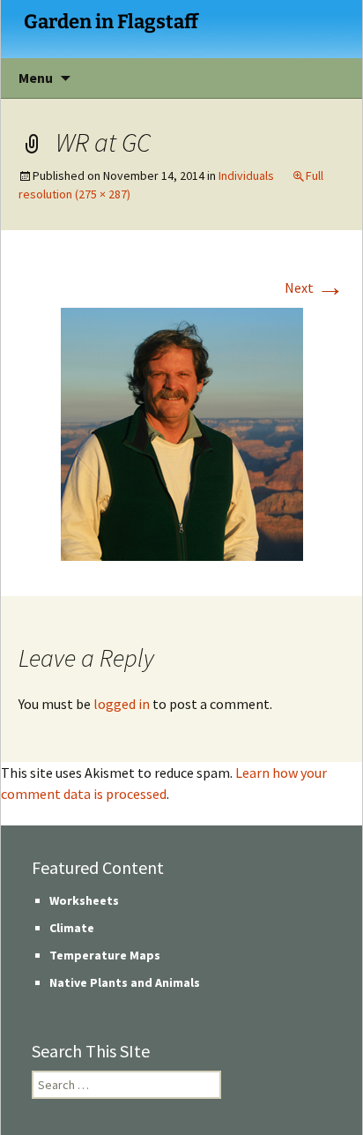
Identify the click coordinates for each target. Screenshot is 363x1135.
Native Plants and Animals (124, 982)
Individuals (246, 175)
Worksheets (84, 900)
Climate (71, 928)
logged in (121, 704)
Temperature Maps (104, 955)
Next (314, 287)
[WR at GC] (182, 432)
